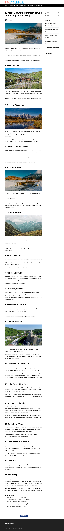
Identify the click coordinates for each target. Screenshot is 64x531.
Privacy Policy (45, 523)
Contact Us (52, 523)
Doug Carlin (9, 19)
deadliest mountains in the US (29, 162)
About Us (31, 523)
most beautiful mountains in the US (20, 267)
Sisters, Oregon (15, 322)
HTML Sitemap (38, 523)
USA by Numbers (9, 523)
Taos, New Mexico (15, 167)
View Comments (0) (23, 515)
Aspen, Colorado (14, 273)
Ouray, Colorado (14, 212)
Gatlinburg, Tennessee (18, 424)
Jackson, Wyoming (15, 105)
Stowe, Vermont (14, 255)
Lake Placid (13, 460)
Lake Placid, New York (18, 384)
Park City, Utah (13, 65)
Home (27, 523)
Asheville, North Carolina (18, 147)
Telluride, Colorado (16, 403)
